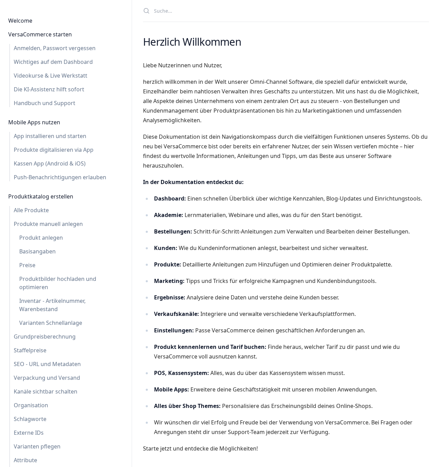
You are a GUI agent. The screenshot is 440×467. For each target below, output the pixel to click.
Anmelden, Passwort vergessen (55, 48)
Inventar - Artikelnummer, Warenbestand (52, 305)
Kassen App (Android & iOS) (50, 163)
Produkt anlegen (41, 237)
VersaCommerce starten (40, 34)
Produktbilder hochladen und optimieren (57, 283)
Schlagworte (30, 419)
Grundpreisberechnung (45, 336)
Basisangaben (37, 251)
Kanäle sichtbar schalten (45, 391)
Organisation (31, 405)
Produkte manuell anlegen (48, 224)
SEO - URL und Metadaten (47, 364)
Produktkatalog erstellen (40, 196)
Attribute (25, 460)
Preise (27, 265)
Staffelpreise (30, 350)
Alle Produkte (31, 210)
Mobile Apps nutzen (34, 122)
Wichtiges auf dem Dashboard (53, 62)
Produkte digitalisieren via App (54, 149)
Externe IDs (29, 432)
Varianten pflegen (37, 446)
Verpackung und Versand (47, 377)
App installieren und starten (50, 136)
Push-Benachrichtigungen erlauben (60, 177)
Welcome (20, 20)
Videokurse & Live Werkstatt (50, 75)
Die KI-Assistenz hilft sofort (49, 89)
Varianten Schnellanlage (50, 323)
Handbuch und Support (44, 103)
